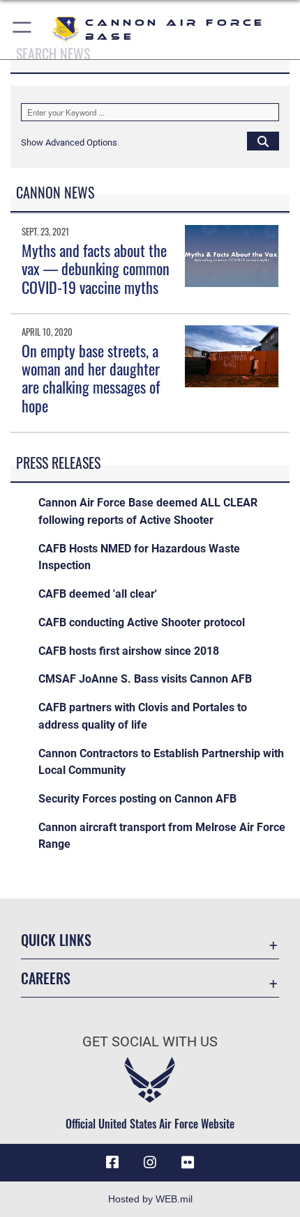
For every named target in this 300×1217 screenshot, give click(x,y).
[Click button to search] (263, 141)
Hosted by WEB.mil (150, 1198)
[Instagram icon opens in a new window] (150, 1162)
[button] (22, 29)
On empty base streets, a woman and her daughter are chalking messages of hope (91, 378)
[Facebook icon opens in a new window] (112, 1162)
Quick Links (56, 940)
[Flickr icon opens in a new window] (187, 1162)
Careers (45, 978)
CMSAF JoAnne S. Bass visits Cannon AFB (145, 678)
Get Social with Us (150, 1042)
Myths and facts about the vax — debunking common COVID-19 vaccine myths (96, 268)
